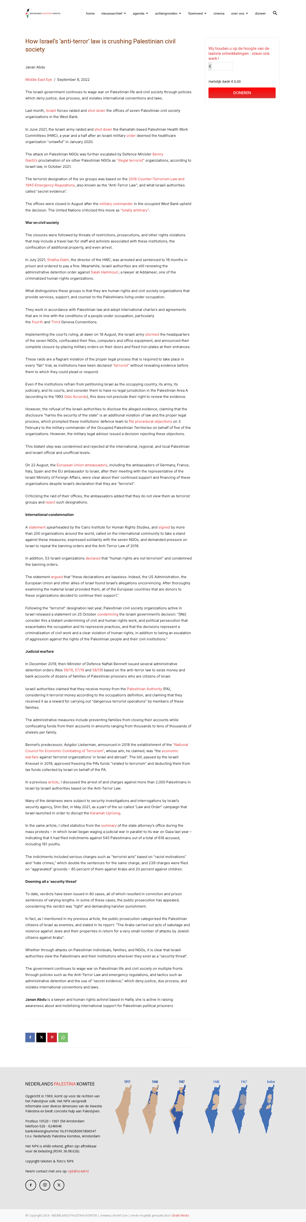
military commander (116, 203)
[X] (41, 1037)
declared (93, 558)
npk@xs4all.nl (78, 1171)
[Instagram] (44, 1185)
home (90, 13)
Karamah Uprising (105, 813)
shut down (96, 110)
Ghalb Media (180, 1215)
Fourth (37, 322)
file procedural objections (150, 421)
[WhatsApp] (63, 1037)
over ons (237, 13)
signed (164, 527)
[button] (275, 13)
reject (50, 502)
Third (55, 322)
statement (37, 527)
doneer (260, 13)
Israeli (51, 110)
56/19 (68, 670)
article (53, 782)
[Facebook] (30, 1037)
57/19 (80, 670)
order (131, 135)
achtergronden (166, 13)
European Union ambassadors (82, 465)
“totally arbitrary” (134, 210)
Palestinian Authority (144, 689)
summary (109, 825)
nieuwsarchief (111, 13)
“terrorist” (121, 365)
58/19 (96, 670)
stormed (152, 334)
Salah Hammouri (105, 272)
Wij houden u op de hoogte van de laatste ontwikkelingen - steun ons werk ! (239, 53)
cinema (218, 13)
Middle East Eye (38, 79)
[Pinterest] (52, 1037)
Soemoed (195, 13)
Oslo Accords (75, 396)
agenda (138, 13)
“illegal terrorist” (130, 160)
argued (57, 577)
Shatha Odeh (58, 259)
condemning (108, 614)
